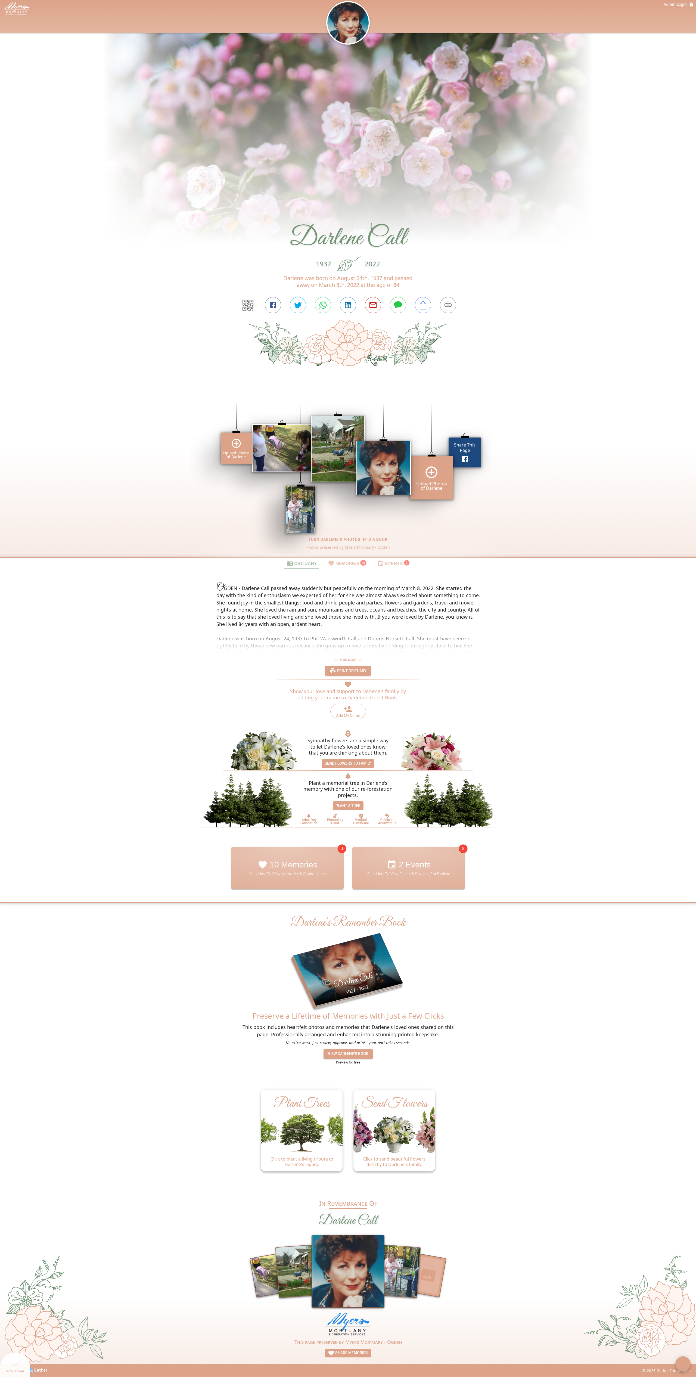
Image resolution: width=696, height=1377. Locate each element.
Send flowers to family (348, 763)
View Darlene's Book (348, 1054)
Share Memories (351, 1353)
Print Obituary (351, 671)
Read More (348, 660)
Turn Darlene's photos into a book (348, 539)
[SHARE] (423, 305)
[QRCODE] (248, 305)
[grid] (348, 471)
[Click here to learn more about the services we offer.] (347, 1325)
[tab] (301, 563)
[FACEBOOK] (273, 305)
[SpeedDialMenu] (683, 1364)
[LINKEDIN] (348, 305)
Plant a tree (347, 806)
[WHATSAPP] (323, 305)
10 (342, 848)
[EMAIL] (373, 305)
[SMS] (398, 305)
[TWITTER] (298, 305)
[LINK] (448, 305)
